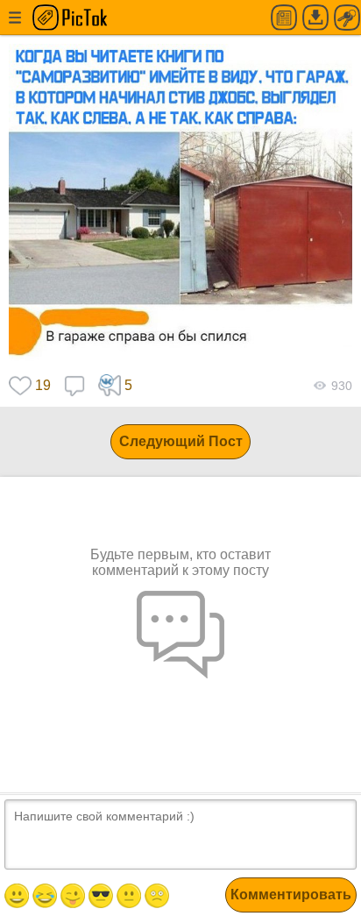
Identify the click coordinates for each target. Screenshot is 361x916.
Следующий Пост (181, 441)
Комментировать (290, 894)
